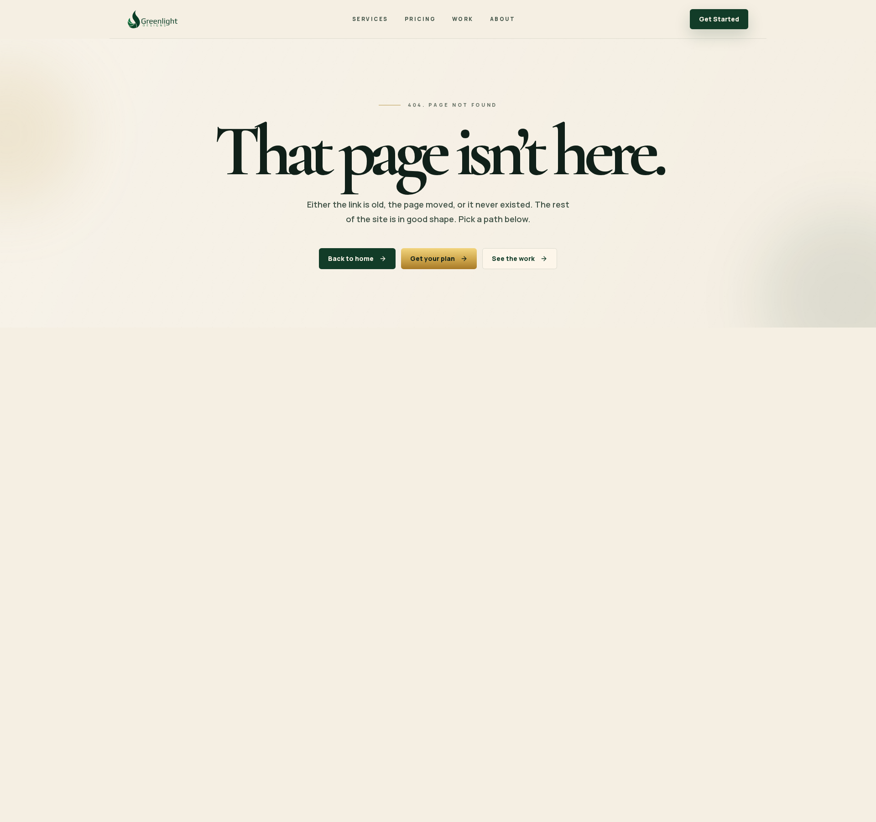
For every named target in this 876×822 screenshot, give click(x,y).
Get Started (719, 19)
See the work (513, 258)
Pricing (420, 19)
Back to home (351, 258)
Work (463, 19)
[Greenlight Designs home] (152, 19)
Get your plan (432, 258)
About (503, 19)
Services (370, 19)
